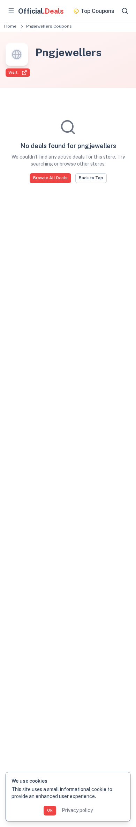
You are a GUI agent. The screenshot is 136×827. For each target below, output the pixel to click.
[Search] (124, 10)
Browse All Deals (50, 177)
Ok (50, 810)
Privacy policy (77, 810)
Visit (12, 72)
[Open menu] (11, 10)
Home (10, 26)
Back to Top (91, 177)
